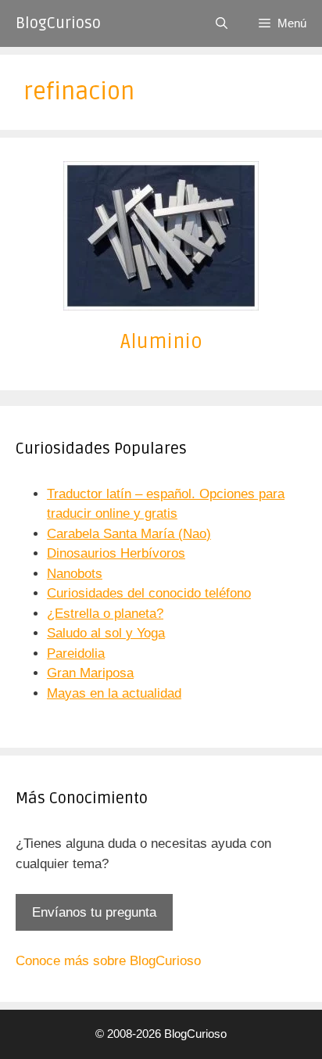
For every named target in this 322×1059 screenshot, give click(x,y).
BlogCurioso (58, 23)
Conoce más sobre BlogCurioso (108, 960)
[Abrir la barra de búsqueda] (221, 23)
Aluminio (161, 342)
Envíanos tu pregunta (94, 912)
